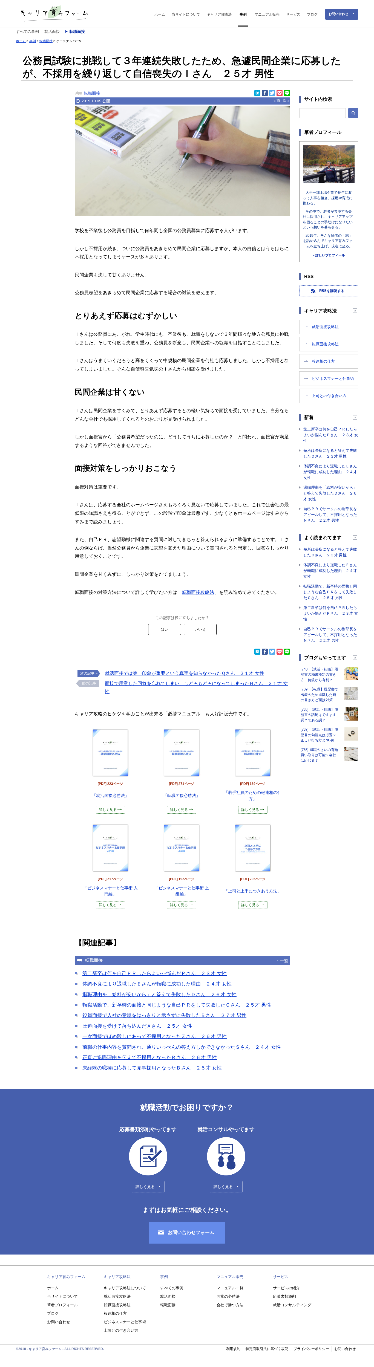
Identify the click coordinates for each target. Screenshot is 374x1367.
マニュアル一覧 (230, 1288)
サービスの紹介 (286, 1288)
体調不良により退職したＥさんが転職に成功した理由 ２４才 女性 (157, 984)
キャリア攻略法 (219, 14)
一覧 (284, 960)
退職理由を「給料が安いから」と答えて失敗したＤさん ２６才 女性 (159, 994)
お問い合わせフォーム (191, 1232)
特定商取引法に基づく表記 (267, 1349)
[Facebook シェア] (265, 93)
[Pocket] (280, 93)
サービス (293, 14)
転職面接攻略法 (198, 592)
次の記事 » (88, 673)
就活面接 (52, 31)
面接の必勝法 (228, 1296)
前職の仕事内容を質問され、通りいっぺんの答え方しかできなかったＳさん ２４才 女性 (181, 1047)
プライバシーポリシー (311, 1349)
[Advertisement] (40, 182)
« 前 (277, 101)
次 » (286, 101)
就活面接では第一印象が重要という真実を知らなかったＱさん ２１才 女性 (184, 673)
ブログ (312, 14)
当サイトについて (186, 14)
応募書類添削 (284, 1296)
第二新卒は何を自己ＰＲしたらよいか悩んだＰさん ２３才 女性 (154, 973)
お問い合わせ (338, 14)
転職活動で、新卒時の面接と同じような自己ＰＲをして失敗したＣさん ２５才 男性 (176, 1005)
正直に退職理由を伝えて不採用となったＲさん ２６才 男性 (149, 1057)
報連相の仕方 (323, 361)
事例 (243, 14)
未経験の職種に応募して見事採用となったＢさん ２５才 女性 (152, 1068)
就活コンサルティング (292, 1305)
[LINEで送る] (287, 93)
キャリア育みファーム (66, 1276)
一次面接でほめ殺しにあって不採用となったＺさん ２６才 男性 (154, 1036)
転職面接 (77, 31)
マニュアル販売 (267, 14)
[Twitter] (272, 93)
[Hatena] (257, 93)
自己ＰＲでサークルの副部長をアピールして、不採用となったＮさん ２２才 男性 (330, 514)
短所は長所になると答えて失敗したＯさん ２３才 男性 (330, 453)
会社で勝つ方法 (230, 1305)
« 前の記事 (87, 683)
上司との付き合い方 (329, 396)
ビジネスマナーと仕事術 (333, 378)
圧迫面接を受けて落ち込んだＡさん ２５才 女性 (137, 1026)
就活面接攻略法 (325, 327)
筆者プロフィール (62, 1305)
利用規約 (233, 1349)
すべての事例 (27, 31)
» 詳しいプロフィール (329, 255)
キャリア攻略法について (125, 1288)
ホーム (159, 14)
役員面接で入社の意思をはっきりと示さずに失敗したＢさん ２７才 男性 (164, 1015)
